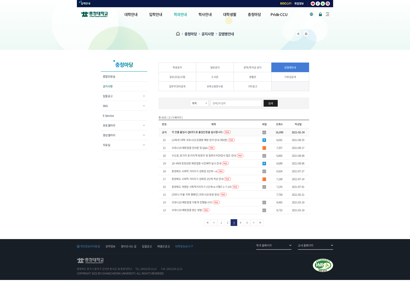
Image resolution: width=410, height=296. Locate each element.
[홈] (178, 33)
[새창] (313, 3)
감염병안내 (226, 34)
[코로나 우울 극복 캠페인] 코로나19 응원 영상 (196, 194)
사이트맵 (327, 14)
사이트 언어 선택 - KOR (313, 14)
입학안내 (85, 3)
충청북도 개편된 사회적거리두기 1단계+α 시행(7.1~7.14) (202, 187)
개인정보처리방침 (90, 246)
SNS (105, 106)
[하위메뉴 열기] (298, 34)
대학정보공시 (182, 246)
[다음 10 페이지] (254, 222)
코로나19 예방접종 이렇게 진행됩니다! (192, 202)
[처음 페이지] (207, 222)
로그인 (320, 14)
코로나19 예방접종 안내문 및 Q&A (190, 148)
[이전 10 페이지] (214, 222)
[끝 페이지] (260, 222)
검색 (270, 103)
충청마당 (190, 34)
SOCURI (285, 3)
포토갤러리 (109, 125)
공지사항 (207, 34)
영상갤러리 (109, 135)
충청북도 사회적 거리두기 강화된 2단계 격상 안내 (198, 179)
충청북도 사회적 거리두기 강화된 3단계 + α (194, 171)
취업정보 (299, 3)
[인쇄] (306, 34)
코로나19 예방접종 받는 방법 (187, 210)
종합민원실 (109, 76)
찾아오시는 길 (128, 246)
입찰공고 (108, 96)
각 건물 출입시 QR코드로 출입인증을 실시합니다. (198, 132)
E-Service (108, 116)
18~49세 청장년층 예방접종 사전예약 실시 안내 (197, 163)
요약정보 (110, 246)
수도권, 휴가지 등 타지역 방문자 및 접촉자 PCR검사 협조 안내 (204, 155)
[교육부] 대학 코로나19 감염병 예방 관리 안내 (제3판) (200, 140)
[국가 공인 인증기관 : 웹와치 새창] (323, 265)
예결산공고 (163, 246)
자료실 (106, 145)
